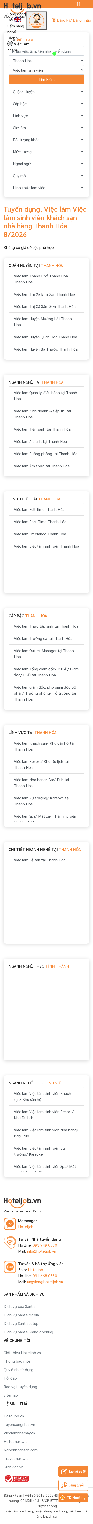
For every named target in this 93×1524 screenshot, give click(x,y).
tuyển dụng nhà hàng (51, 1511)
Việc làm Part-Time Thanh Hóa (40, 521)
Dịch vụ (14, 37)
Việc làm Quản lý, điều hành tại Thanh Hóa (45, 395)
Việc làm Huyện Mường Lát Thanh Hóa (43, 321)
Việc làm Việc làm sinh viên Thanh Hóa (46, 546)
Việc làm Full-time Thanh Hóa (39, 509)
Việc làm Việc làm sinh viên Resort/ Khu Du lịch (44, 1114)
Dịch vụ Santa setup (21, 1323)
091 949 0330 (45, 1245)
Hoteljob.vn (14, 1415)
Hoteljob (25, 1226)
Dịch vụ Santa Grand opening (28, 1331)
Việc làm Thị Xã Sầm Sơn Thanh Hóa (45, 306)
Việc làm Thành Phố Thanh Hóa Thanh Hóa (41, 278)
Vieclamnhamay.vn (19, 1433)
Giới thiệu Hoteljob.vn (22, 1352)
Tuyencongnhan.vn (19, 1424)
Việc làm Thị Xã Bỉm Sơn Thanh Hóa (44, 294)
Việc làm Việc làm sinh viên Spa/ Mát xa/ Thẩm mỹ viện (45, 1169)
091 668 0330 (45, 1275)
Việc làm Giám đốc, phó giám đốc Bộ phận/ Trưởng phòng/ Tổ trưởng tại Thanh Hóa (45, 693)
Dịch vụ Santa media (21, 1315)
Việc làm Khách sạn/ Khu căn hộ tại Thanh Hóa (44, 746)
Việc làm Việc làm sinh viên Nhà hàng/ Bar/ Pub (46, 1132)
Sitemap (11, 1395)
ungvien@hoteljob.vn (45, 1281)
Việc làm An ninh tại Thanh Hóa (40, 441)
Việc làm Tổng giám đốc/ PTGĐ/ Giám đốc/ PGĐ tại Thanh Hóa (46, 672)
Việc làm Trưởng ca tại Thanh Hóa (43, 638)
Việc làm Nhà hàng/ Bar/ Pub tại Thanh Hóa (41, 782)
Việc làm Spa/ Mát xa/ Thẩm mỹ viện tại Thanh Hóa (45, 819)
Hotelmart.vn (15, 1441)
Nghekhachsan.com (21, 1449)
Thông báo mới (17, 1361)
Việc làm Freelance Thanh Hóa (40, 533)
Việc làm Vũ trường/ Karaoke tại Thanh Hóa (41, 800)
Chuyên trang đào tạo (81, 37)
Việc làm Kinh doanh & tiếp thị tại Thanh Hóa (42, 414)
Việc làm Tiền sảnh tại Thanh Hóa (42, 429)
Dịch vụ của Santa (19, 1306)
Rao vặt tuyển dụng (20, 1386)
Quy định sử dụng (18, 1369)
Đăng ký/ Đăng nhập (73, 20)
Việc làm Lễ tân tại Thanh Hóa (39, 859)
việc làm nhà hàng (19, 1511)
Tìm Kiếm (46, 79)
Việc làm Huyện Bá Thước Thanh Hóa (46, 349)
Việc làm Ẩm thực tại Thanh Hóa (42, 465)
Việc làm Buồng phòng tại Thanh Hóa (45, 453)
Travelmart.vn (16, 1458)
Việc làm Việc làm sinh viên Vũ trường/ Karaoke (39, 1151)
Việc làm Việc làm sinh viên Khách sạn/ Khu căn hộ (42, 1096)
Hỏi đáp (10, 1378)
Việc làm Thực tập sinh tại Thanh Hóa (46, 626)
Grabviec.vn (13, 1467)
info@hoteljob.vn (41, 1251)
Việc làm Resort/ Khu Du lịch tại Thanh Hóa (41, 764)
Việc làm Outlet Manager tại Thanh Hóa (44, 653)
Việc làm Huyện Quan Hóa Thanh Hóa (45, 337)
